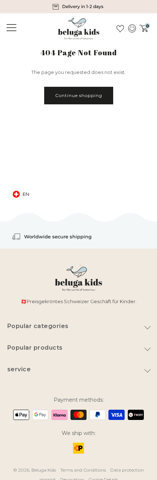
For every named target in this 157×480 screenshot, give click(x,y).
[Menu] (10, 27)
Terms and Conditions (83, 470)
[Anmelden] (132, 29)
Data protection (127, 470)
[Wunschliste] (120, 28)
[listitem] (78, 6)
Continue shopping (78, 95)
